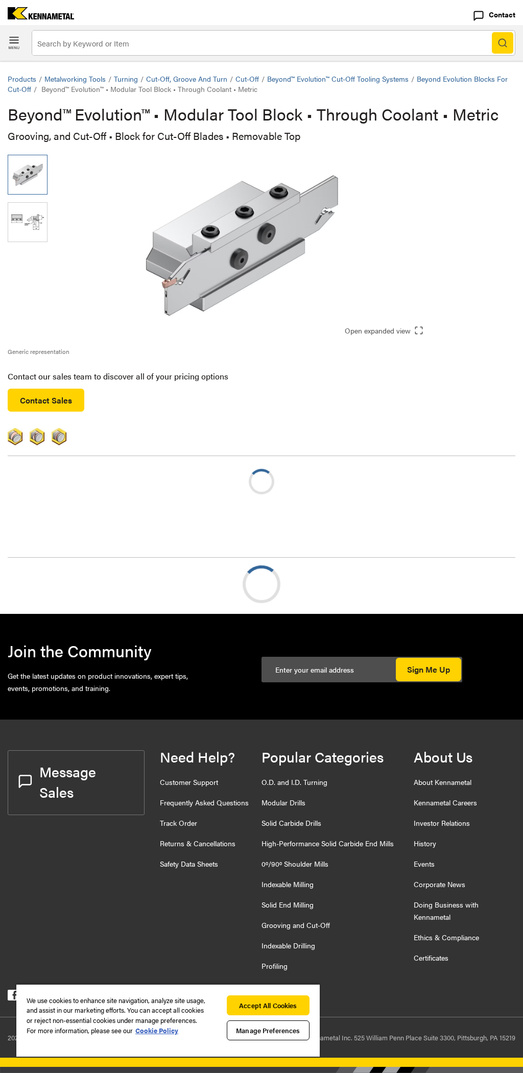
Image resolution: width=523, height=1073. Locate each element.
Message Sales (67, 781)
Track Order (178, 823)
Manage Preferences (268, 1030)
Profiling (275, 966)
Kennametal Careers (445, 802)
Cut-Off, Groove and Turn (186, 79)
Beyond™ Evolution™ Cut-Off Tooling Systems (338, 79)
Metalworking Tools (75, 79)
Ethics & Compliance (446, 937)
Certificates (431, 957)
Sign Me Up (428, 669)
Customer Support (189, 782)
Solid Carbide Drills (291, 823)
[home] (37, 16)
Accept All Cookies (268, 1005)
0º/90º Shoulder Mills (295, 864)
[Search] (502, 43)
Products (22, 79)
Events (424, 864)
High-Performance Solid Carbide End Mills (328, 843)
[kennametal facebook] (13, 997)
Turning (126, 79)
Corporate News (439, 884)
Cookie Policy (156, 1030)
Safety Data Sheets (189, 864)
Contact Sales (46, 400)
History (425, 843)
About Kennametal (442, 782)
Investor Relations (442, 823)
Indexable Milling (288, 884)
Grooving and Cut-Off (296, 925)
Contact (502, 14)
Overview (45, 584)
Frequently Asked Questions (204, 802)
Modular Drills (283, 802)
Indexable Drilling (288, 945)
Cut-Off (247, 79)
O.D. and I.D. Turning (294, 782)
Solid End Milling (288, 904)
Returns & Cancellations (197, 843)
